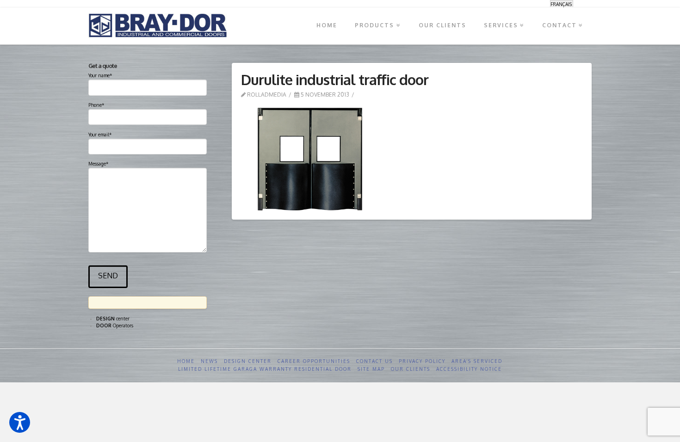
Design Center (248, 361)
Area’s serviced (476, 361)
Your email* (99, 134)
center (113, 318)
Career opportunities (314, 361)
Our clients (410, 369)
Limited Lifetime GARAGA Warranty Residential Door (265, 369)
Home (186, 361)
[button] (19, 422)
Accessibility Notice (469, 369)
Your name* (100, 75)
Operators (114, 325)
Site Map (371, 369)
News (209, 361)
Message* (98, 163)
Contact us (374, 361)
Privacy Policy (422, 361)
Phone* (96, 105)
